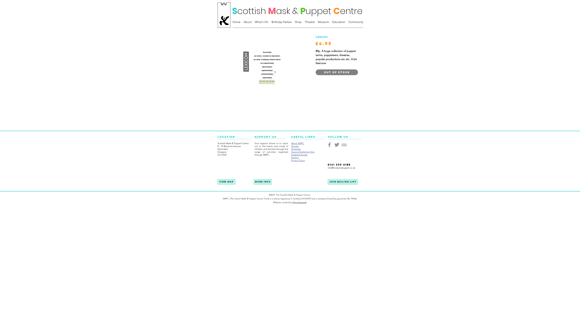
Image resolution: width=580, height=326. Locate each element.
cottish (251, 11)
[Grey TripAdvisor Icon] (344, 145)
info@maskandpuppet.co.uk (341, 167)
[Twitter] (337, 145)
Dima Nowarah (299, 202)
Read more (321, 63)
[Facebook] (329, 145)
